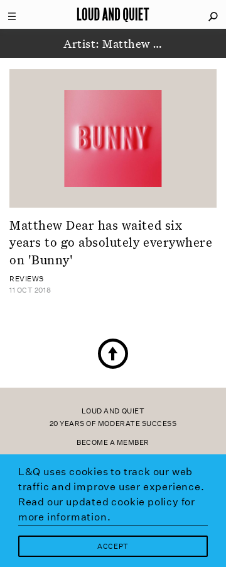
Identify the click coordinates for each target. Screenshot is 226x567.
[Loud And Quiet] (113, 14)
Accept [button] (112, 546)
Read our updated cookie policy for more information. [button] (106, 509)
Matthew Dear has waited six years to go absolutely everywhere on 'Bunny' (110, 241)
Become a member (113, 442)
